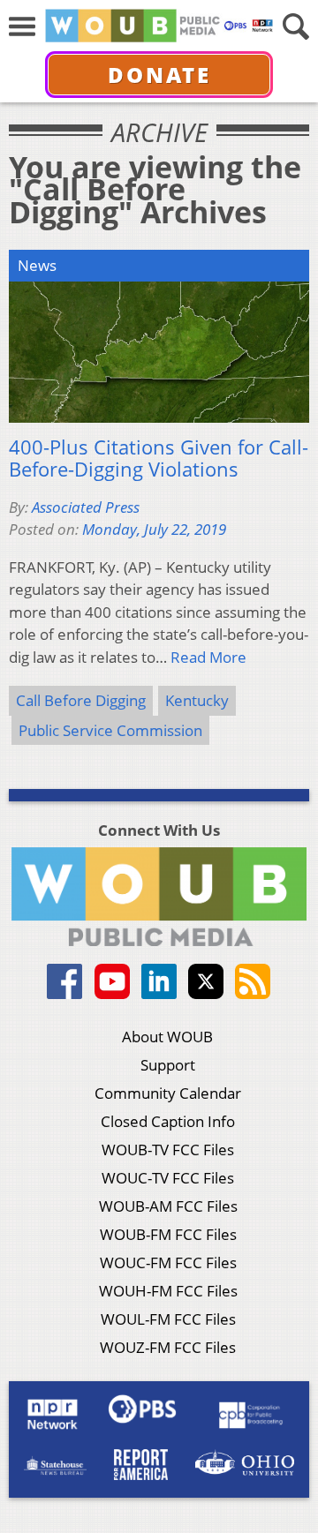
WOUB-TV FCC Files (168, 1149)
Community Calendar (168, 1093)
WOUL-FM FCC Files (168, 1319)
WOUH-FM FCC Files (168, 1291)
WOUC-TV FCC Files (168, 1178)
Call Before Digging (81, 700)
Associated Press (86, 507)
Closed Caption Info (168, 1121)
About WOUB (167, 1036)
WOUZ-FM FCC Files (168, 1347)
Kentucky (197, 700)
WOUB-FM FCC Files (168, 1234)
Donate (159, 74)
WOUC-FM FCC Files (168, 1262)
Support (167, 1065)
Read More (208, 657)
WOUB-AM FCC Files (168, 1206)
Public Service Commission (110, 730)
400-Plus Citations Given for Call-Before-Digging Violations (158, 458)
